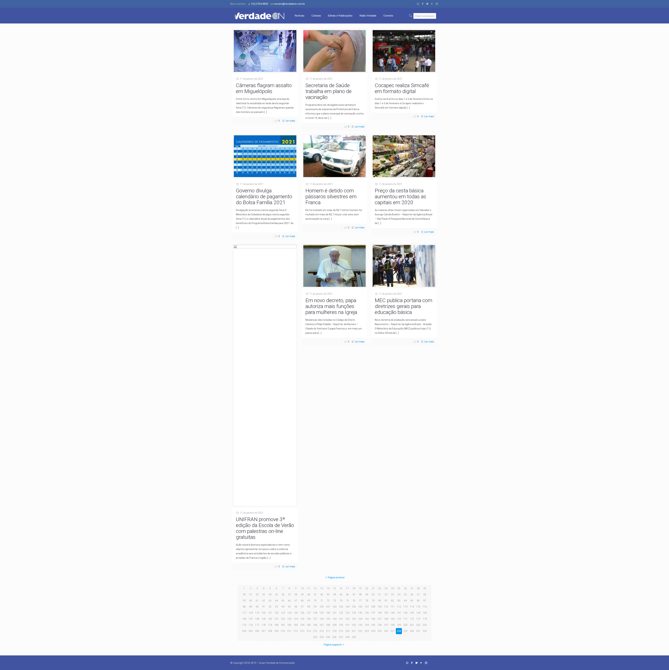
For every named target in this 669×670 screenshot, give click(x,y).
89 (250, 606)
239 (354, 637)
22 (379, 588)
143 (412, 612)
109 (380, 606)
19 (360, 588)
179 (270, 625)
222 (360, 631)
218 (334, 631)
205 (251, 631)
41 (315, 594)
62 (263, 600)
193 (360, 625)
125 (296, 612)
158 (322, 618)
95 (289, 606)
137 (373, 612)
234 (322, 637)
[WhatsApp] (418, 3)
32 (257, 594)
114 (412, 606)
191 (347, 625)
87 (424, 600)
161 (341, 618)
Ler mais (290, 120)
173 (418, 618)
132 (341, 612)
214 (309, 631)
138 (380, 612)
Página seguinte (333, 644)
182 (289, 625)
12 (315, 588)
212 (296, 631)
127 (309, 612)
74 (341, 600)
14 (328, 588)
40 (308, 594)
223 (367, 631)
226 (386, 631)
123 (283, 612)
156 (309, 618)
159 (328, 618)
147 (251, 618)
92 (270, 606)
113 (405, 606)
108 (373, 606)
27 (411, 588)
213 (302, 631)
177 (257, 625)
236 (334, 637)
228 (399, 631)
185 (309, 625)
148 (257, 618)
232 (425, 631)
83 (399, 600)
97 (302, 606)
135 (360, 612)
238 (347, 637)
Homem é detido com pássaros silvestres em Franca (330, 196)
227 (392, 631)
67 (295, 600)
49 (366, 594)
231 (418, 631)
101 (328, 606)
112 (399, 606)
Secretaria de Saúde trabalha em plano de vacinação (328, 91)
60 (250, 600)
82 (392, 600)
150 (270, 618)
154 (296, 618)
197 (386, 625)
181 (283, 625)
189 (334, 625)
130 (328, 612)
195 (373, 625)
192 (354, 625)
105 (354, 606)
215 (315, 631)
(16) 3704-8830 (259, 3)
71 (321, 600)
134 (354, 612)
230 (412, 631)
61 (257, 600)
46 (347, 594)
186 (315, 625)
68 (302, 600)
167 (380, 618)
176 (251, 625)
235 (328, 637)
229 (405, 631)
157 (315, 618)
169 (392, 618)
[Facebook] (423, 3)
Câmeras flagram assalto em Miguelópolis (264, 88)
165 (367, 618)
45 (341, 594)
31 (250, 594)
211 (289, 631)
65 (283, 600)
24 (392, 588)
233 (315, 637)
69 (308, 600)
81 (386, 600)
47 (353, 594)
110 (386, 606)
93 (276, 606)
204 (244, 631)
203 (425, 625)
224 (373, 631)
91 (263, 606)
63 (270, 600)
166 (373, 618)
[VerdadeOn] (260, 15)
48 (360, 594)
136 (367, 612)
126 (302, 612)
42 (321, 594)
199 (399, 625)
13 (321, 588)
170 (399, 618)
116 (425, 606)
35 (276, 594)
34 (270, 594)
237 (341, 637)
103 (341, 606)
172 (412, 618)
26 (405, 588)
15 (334, 588)
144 (418, 612)
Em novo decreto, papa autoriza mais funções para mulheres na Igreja (331, 306)
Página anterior (336, 577)
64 (276, 600)
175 (244, 625)
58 (424, 594)
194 (367, 625)
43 (328, 594)
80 (379, 600)
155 (302, 618)
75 (347, 600)
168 (386, 618)
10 (302, 588)
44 (334, 594)
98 (308, 606)
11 (308, 588)
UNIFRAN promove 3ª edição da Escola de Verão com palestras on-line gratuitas (265, 528)
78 (366, 600)
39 (302, 594)
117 (244, 612)
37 (289, 594)
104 (347, 606)
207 (264, 631)
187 (322, 625)
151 (276, 618)
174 (425, 618)
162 (347, 618)
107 (367, 606)
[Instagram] (437, 3)
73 (334, 600)
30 (244, 594)
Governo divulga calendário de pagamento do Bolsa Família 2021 (264, 196)
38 (295, 594)
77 (360, 600)
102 (334, 606)
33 (263, 594)
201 (412, 625)
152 (283, 618)
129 (322, 612)
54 (399, 594)
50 (373, 594)
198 (392, 625)
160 (334, 618)
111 (392, 606)
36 (283, 594)
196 (380, 625)
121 (270, 612)
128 (315, 612)
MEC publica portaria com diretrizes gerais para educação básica (403, 306)
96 (295, 606)
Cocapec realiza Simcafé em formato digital (402, 88)
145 (425, 612)
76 (353, 600)
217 (328, 631)
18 (353, 588)
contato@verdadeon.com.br (289, 3)
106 (360, 606)
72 (328, 600)
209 (276, 631)
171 (405, 618)
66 (289, 600)
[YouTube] (432, 3)
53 (392, 594)
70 (315, 600)
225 (380, 631)
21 (373, 588)
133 (347, 612)
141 (399, 612)
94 (283, 606)
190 (341, 625)
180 (276, 625)
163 (354, 618)
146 (244, 618)
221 (354, 631)
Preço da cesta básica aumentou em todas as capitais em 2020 (400, 196)
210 (283, 631)
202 (418, 625)
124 (289, 612)
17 (347, 588)
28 (418, 588)
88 (244, 606)
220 (347, 631)
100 (322, 606)
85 (411, 600)
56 (411, 594)
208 (270, 631)
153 (289, 618)
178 (264, 625)
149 (264, 618)
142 (405, 612)
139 (386, 612)
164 (360, 618)
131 (334, 612)
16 (341, 588)
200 (405, 625)
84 (405, 600)
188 (328, 625)
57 (418, 594)
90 (257, 606)
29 (424, 588)
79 (373, 600)
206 (257, 631)
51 (379, 594)
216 (322, 631)
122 (276, 612)
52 (386, 594)
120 (264, 612)
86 (418, 600)
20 (366, 588)
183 (296, 625)
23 (386, 588)
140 (392, 612)
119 (257, 612)
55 (405, 594)
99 (315, 606)
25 (399, 588)
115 (418, 606)
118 (251, 612)
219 (341, 631)
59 (244, 600)
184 (302, 625)
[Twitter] (427, 3)
